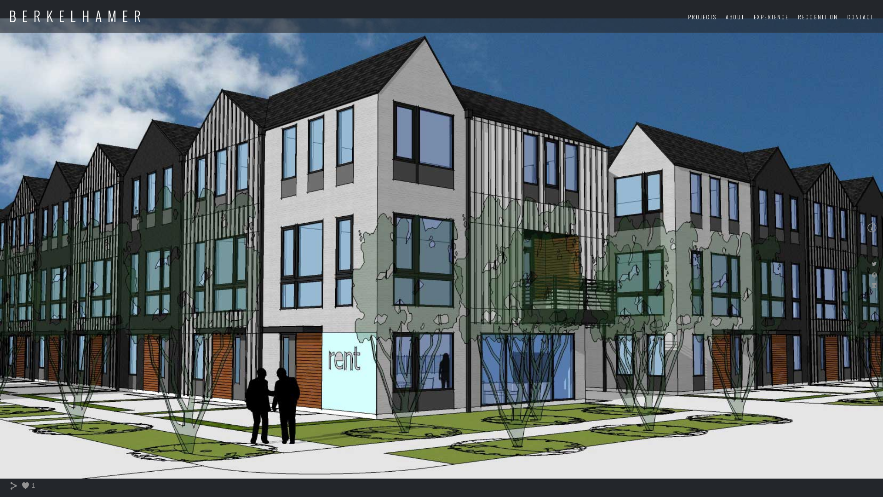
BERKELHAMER (78, 16)
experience (771, 17)
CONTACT (860, 17)
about (735, 17)
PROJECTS (702, 17)
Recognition (818, 17)
